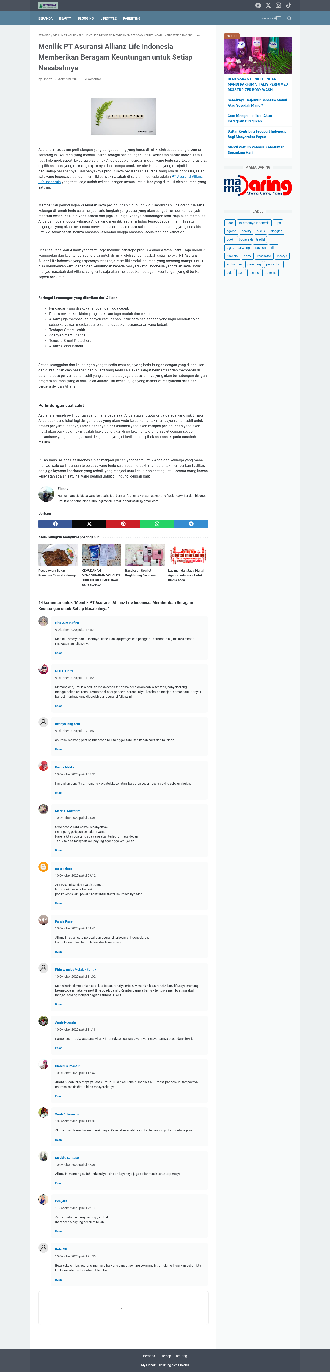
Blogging (86, 18)
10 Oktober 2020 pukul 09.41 (75, 928)
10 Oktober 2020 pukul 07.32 (75, 774)
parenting (254, 264)
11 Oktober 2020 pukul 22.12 (75, 1208)
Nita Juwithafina (67, 623)
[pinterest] (123, 524)
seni (241, 272)
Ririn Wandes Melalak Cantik (75, 969)
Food (230, 223)
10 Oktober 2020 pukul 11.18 (75, 1029)
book (230, 239)
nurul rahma (64, 868)
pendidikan (274, 264)
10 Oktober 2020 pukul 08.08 (75, 818)
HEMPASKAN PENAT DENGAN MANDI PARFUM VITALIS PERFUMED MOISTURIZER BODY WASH (258, 84)
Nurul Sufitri (64, 671)
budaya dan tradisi (252, 239)
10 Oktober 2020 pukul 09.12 (75, 875)
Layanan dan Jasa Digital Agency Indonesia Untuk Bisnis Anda (186, 575)
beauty (246, 231)
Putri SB (61, 1249)
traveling (270, 272)
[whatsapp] (157, 524)
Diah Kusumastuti (68, 1066)
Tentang (181, 1356)
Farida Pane (64, 921)
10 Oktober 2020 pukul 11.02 (75, 976)
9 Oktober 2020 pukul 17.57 (74, 630)
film (273, 248)
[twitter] (89, 524)
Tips (278, 223)
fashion (260, 248)
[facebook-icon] (258, 6)
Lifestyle (109, 18)
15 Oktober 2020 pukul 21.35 (75, 1256)
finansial (232, 256)
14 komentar (92, 79)
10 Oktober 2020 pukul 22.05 (75, 1164)
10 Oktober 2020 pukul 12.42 (75, 1073)
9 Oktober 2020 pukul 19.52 (74, 678)
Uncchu (183, 1365)
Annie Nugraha (66, 1022)
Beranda (45, 18)
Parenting (132, 18)
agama (231, 231)
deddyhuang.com (67, 724)
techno (254, 272)
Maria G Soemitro (67, 811)
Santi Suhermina (67, 1114)
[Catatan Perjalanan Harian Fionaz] (51, 6)
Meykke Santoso (67, 1157)
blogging (276, 231)
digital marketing (238, 248)
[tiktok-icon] (288, 6)
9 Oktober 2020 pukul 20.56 (74, 731)
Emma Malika (65, 767)
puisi (230, 272)
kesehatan (264, 256)
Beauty (65, 18)
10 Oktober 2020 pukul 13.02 (75, 1121)
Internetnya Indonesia (254, 223)
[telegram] (191, 524)
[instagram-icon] (278, 6)
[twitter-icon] (268, 6)
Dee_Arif (61, 1201)
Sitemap (165, 1356)
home (248, 256)
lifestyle (282, 256)
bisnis (261, 231)
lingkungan (234, 264)
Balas (58, 653)
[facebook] (55, 524)
